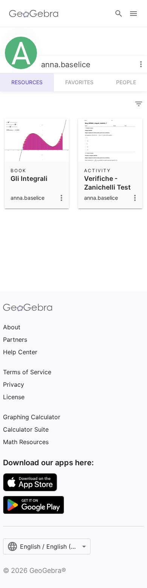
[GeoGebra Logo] (33, 13)
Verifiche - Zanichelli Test (107, 182)
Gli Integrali (29, 178)
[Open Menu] (133, 13)
